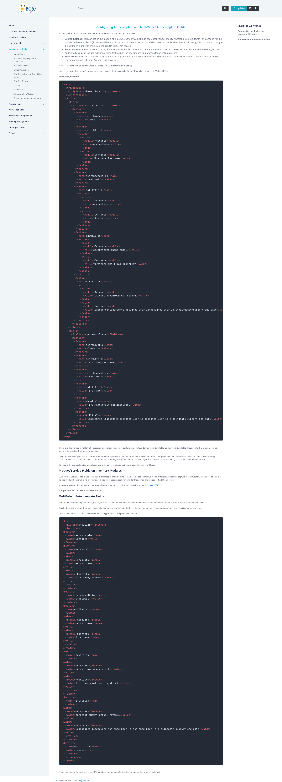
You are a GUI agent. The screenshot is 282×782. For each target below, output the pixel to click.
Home (11, 25)
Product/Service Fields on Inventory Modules (251, 32)
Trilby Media (83, 780)
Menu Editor (19, 54)
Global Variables (21, 70)
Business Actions (21, 65)
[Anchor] (56, 470)
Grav (57, 780)
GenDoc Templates (22, 81)
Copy (217, 83)
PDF (157, 485)
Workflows (18, 89)
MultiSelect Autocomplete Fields (254, 39)
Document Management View (27, 98)
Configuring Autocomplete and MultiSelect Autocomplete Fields (141, 27)
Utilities (17, 85)
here (151, 485)
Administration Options (24, 94)
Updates (240, 8)
